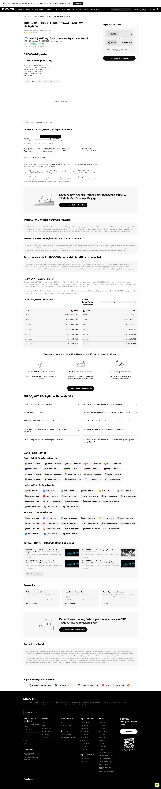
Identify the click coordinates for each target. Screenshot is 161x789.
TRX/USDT (102, 737)
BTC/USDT (102, 725)
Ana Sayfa (27, 16)
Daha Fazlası (94, 9)
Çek (62, 9)
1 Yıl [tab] (51, 81)
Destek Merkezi (66, 734)
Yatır (56, 9)
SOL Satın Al (84, 734)
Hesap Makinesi (39, 16)
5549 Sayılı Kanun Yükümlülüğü (28, 753)
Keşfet (20, 9)
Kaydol (143, 9)
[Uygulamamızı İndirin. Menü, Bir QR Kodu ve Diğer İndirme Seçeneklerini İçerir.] (150, 9)
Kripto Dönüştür (47, 731)
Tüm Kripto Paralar (48, 737)
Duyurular (64, 740)
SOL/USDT (102, 734)
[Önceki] (25, 685)
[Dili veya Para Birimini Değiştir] (158, 9)
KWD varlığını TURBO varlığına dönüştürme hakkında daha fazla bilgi (118, 302)
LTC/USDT (102, 749)
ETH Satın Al (84, 728)
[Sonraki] (136, 685)
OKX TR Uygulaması (29, 744)
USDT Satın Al (84, 722)
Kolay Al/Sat (70, 9)
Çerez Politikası (28, 738)
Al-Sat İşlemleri (47, 734)
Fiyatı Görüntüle (70, 603)
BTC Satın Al (84, 725)
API (62, 722)
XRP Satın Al (84, 737)
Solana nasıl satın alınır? (106, 771)
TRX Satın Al (84, 740)
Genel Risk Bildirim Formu (31, 732)
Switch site (78, 3)
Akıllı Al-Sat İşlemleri (38, 9)
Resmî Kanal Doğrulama (68, 737)
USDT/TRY (102, 722)
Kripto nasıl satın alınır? (106, 761)
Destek (86, 9)
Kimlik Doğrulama (82, 378)
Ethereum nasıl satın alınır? (105, 767)
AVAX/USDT (102, 746)
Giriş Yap (136, 9)
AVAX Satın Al (84, 746)
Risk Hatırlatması (31, 662)
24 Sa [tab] (32, 81)
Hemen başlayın (31, 603)
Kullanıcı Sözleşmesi (87, 662)
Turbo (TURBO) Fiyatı (39, 157)
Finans (49, 9)
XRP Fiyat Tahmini (104, 758)
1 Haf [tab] (39, 81)
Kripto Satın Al (46, 728)
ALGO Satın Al (84, 743)
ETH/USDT (102, 728)
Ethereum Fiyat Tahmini (106, 755)
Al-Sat (28, 9)
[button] (51, 404)
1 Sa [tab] (27, 81)
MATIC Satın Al (84, 731)
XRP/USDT (102, 740)
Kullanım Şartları (127, 660)
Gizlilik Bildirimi (27, 729)
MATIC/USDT (103, 731)
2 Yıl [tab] (57, 81)
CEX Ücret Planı (66, 725)
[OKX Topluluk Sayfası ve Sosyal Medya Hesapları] (37, 779)
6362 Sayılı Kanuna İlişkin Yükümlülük (30, 758)
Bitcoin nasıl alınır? (104, 764)
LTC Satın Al (83, 749)
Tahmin (105, 603)
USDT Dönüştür (85, 758)
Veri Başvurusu (27, 741)
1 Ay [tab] (45, 81)
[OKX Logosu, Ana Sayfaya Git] (8, 9)
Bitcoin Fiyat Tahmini (105, 752)
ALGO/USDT (102, 743)
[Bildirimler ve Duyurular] (154, 9)
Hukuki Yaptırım (28, 735)
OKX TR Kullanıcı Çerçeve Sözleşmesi (31, 725)
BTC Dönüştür (84, 761)
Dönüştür (79, 9)
